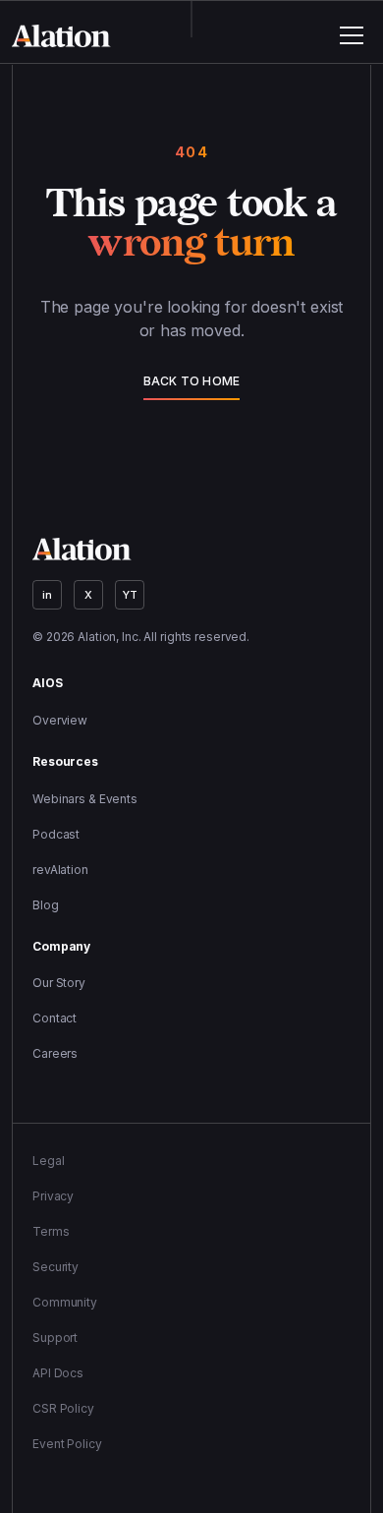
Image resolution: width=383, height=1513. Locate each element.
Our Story (58, 982)
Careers (55, 1053)
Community (64, 1302)
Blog (45, 905)
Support (55, 1337)
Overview (59, 720)
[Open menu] (351, 35)
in (47, 595)
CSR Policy (63, 1408)
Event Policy (67, 1443)
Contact (54, 1018)
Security (55, 1266)
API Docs (57, 1373)
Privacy (53, 1196)
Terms (50, 1231)
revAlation (60, 869)
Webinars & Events (84, 798)
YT (130, 595)
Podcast (56, 834)
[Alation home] (61, 36)
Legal (48, 1160)
